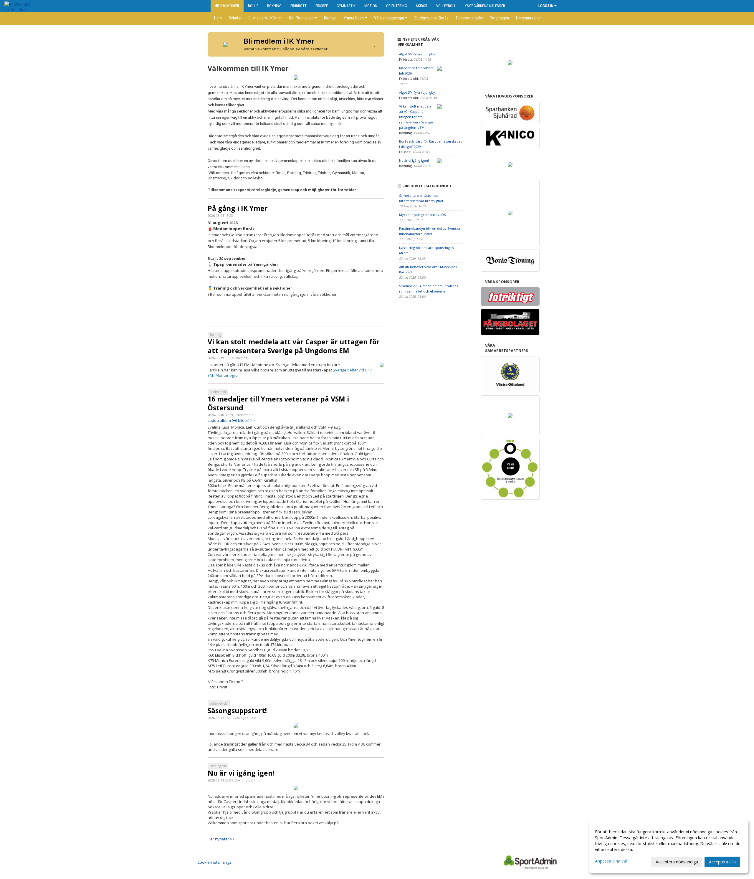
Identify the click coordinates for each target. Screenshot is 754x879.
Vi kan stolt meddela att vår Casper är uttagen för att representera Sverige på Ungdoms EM (294, 346)
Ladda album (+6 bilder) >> (231, 420)
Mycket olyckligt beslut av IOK (422, 214)
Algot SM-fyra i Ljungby (417, 54)
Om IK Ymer (229, 6)
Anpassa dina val (611, 861)
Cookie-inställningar (215, 862)
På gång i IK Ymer (238, 208)
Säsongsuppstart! (237, 710)
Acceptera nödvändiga (677, 862)
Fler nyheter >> (221, 839)
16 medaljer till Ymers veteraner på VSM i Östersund (278, 403)
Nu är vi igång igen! (241, 773)
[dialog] (668, 846)
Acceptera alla (722, 862)
